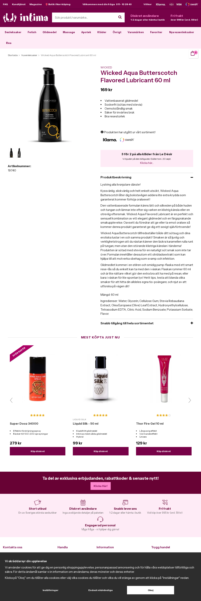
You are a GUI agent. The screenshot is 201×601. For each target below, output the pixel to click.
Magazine (35, 4)
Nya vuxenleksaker (181, 32)
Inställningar (50, 590)
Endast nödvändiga (100, 590)
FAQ (5, 4)
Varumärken (136, 32)
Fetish (32, 32)
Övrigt (117, 32)
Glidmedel (50, 32)
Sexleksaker (13, 32)
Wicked (106, 67)
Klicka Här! (101, 486)
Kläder (101, 32)
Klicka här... (146, 163)
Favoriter (156, 32)
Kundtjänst (19, 4)
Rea (8, 42)
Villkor (147, 4)
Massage (69, 32)
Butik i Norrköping (59, 4)
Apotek (86, 32)
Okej (150, 590)
